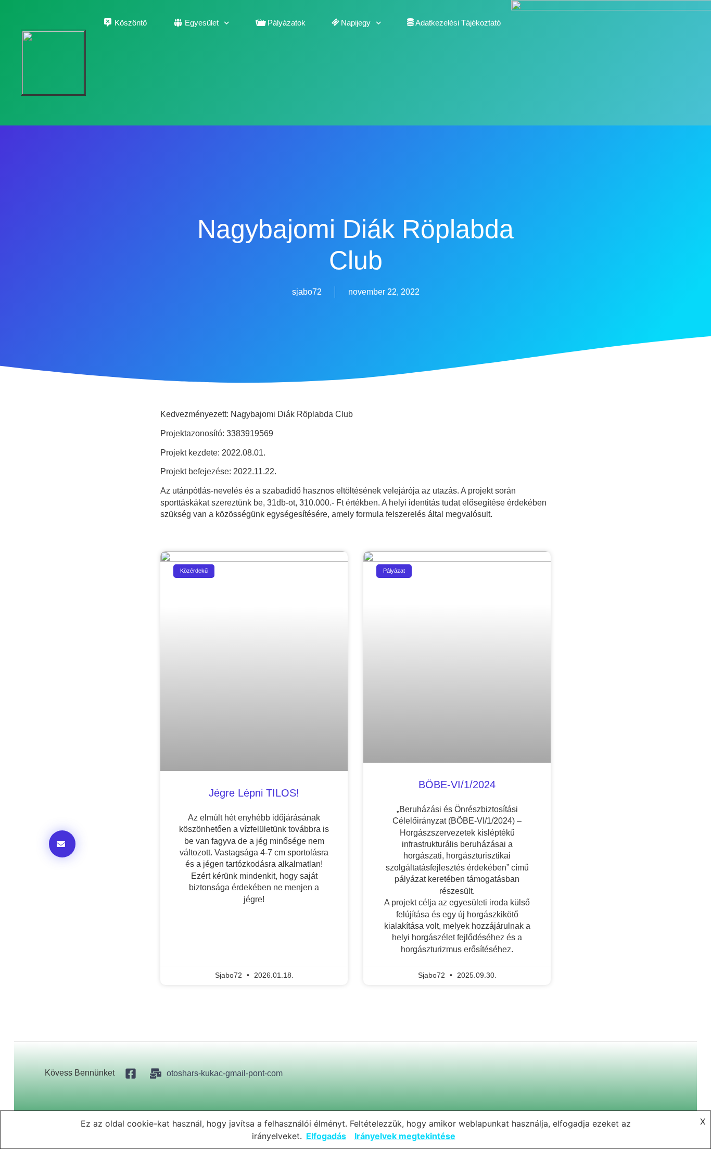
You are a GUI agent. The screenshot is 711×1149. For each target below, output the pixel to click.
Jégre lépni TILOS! (254, 793)
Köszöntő (131, 22)
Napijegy (356, 22)
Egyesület (202, 22)
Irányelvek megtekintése (404, 1136)
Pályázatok (287, 22)
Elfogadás (326, 1136)
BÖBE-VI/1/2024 (457, 784)
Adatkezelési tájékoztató (458, 22)
